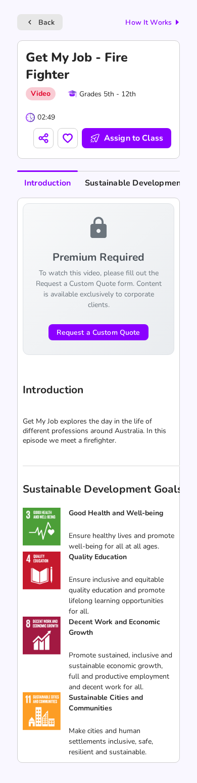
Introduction (47, 183)
